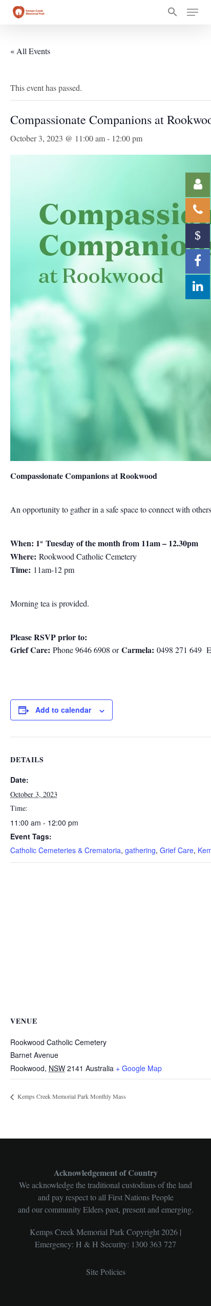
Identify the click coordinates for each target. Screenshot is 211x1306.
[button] (172, 12)
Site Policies (105, 1271)
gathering (140, 850)
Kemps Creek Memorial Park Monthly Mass (71, 1096)
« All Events (30, 50)
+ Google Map (139, 1068)
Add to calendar (63, 710)
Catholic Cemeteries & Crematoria (65, 850)
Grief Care (177, 850)
